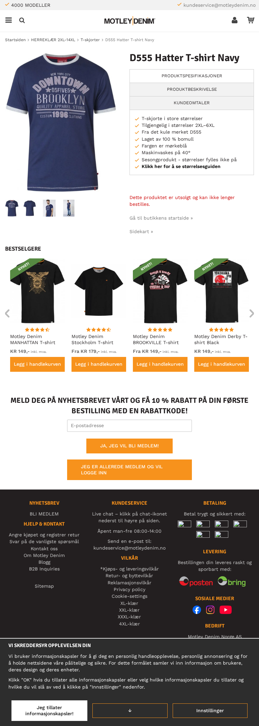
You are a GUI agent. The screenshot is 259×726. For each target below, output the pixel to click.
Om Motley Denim (44, 555)
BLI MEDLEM (44, 513)
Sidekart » (141, 231)
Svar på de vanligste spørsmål (44, 541)
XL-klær (129, 603)
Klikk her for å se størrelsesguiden (181, 166)
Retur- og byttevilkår (129, 575)
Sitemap (44, 586)
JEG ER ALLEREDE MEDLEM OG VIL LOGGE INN (122, 469)
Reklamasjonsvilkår (129, 582)
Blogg (44, 562)
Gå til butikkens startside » (161, 218)
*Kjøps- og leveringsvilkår (129, 568)
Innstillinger (210, 710)
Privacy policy (129, 589)
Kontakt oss (44, 548)
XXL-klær (129, 610)
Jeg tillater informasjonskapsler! (49, 710)
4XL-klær (129, 623)
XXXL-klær (129, 616)
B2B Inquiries (44, 568)
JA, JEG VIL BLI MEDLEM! (129, 445)
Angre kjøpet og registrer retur (44, 534)
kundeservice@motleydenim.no (219, 5)
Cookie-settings (129, 596)
